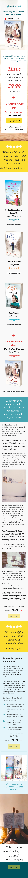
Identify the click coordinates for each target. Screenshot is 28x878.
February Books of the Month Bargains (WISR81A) (14, 605)
